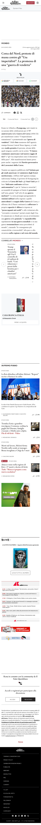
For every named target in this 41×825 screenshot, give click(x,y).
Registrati (28, 699)
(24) (38, 414)
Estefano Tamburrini (12, 277)
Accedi (12, 699)
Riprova (20, 742)
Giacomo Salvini (7, 456)
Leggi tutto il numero (20, 573)
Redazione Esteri (7, 476)
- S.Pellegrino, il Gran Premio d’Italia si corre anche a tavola (19, 598)
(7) (38, 456)
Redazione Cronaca (8, 437)
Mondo (5, 43)
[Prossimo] (37, 264)
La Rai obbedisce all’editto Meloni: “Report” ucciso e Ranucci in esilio (20, 375)
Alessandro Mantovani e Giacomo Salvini (13, 414)
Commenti (7, 112)
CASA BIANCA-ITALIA (13, 315)
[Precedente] (3, 264)
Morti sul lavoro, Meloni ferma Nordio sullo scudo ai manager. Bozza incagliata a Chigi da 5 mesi (15, 448)
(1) (38, 437)
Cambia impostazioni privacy (12, 763)
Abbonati (30, 3)
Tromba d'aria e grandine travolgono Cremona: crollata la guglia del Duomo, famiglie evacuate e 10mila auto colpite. (14, 428)
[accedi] (37, 3)
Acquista (20, 322)
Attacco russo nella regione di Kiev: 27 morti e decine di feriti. (14, 468)
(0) (28, 277)
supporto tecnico (11, 735)
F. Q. (3, 69)
